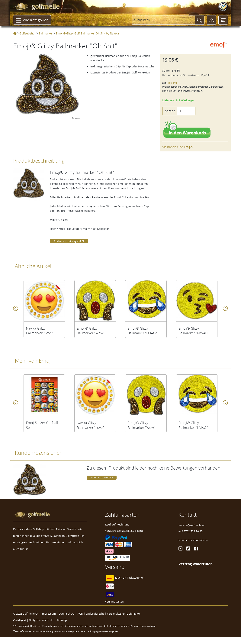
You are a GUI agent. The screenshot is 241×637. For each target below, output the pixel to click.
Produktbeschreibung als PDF (69, 241)
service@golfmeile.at (191, 525)
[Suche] (199, 20)
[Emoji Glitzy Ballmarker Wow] (95, 300)
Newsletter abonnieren (193, 540)
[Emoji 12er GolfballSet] (44, 395)
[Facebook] (196, 548)
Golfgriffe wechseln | (42, 620)
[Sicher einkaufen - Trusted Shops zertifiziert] (223, 6)
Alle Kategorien (36, 20)
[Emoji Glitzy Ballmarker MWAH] (196, 300)
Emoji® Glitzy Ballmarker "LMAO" (142, 330)
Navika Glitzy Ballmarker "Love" (39, 330)
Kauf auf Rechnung (117, 524)
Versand (172, 82)
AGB (80, 613)
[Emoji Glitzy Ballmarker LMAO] (145, 300)
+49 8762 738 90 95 (190, 531)
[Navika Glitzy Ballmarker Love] (44, 300)
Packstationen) (136, 577)
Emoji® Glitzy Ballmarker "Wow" (90, 330)
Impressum (48, 613)
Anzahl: (170, 111)
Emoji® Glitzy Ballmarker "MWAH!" (194, 330)
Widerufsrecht (95, 613)
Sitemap (61, 620)
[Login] (211, 20)
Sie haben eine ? (177, 147)
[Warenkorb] (223, 20)
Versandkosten (114, 601)
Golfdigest (19, 620)
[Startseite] (14, 33)
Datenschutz (67, 613)
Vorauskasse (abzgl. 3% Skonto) (124, 530)
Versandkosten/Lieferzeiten (124, 613)
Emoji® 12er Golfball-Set (42, 425)
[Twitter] (188, 548)
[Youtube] (180, 548)
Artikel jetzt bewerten (101, 477)
